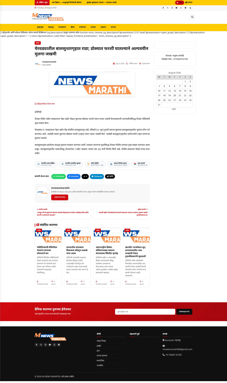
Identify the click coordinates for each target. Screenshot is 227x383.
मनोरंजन (82, 27)
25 (164, 100)
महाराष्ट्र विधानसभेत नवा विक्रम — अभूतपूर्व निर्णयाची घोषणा (58, 2)
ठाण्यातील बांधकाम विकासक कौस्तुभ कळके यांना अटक (76, 250)
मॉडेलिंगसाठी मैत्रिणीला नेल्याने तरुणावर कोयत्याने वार (47, 250)
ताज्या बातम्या (102, 355)
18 (164, 95)
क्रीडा (72, 27)
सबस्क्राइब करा (184, 312)
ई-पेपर (189, 2)
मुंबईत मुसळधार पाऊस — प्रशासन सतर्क (100, 2)
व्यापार (93, 27)
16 (190, 91)
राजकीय (100, 365)
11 (164, 91)
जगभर (113, 27)
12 (169, 91)
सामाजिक (100, 360)
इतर (98, 351)
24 (159, 100)
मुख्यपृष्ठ (40, 27)
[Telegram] (185, 8)
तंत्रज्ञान (103, 27)
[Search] (192, 17)
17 (159, 95)
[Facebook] (163, 8)
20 (175, 95)
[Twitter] (167, 8)
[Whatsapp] (181, 8)
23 (190, 95)
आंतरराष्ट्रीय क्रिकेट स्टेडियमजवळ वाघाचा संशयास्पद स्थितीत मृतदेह (107, 250)
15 (185, 91)
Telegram (98, 176)
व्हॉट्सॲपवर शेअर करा (46, 104)
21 (180, 95)
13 (175, 91)
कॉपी (111, 176)
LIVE (180, 2)
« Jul (174, 109)
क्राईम (37, 43)
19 (169, 95)
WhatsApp (59, 176)
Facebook (75, 176)
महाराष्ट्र (51, 27)
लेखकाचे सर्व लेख (59, 197)
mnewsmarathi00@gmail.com (177, 349)
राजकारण (62, 27)
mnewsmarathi (49, 62)
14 (180, 91)
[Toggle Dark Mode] (190, 8)
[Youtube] (176, 8)
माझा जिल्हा (101, 341)
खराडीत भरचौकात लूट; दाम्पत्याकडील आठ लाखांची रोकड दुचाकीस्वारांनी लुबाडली (135, 252)
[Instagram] (172, 8)
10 (159, 91)
